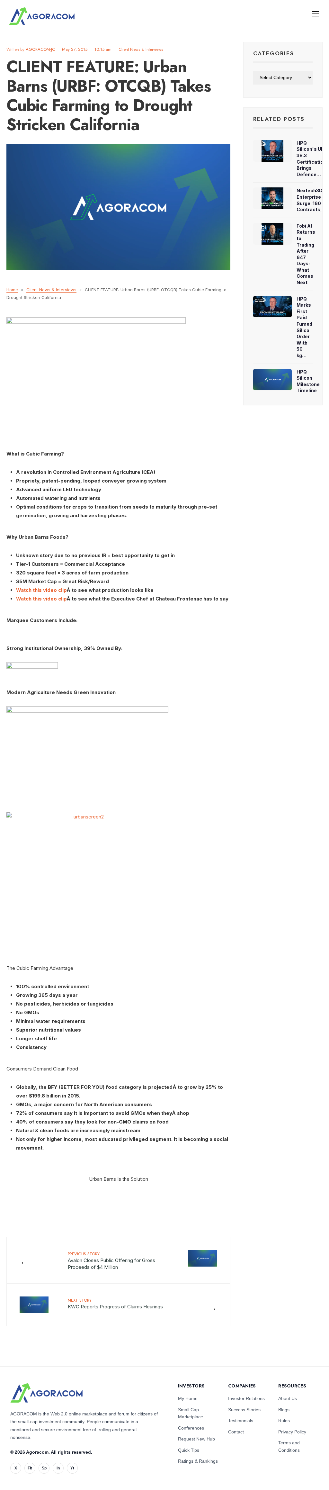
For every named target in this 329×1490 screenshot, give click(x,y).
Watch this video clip (41, 590)
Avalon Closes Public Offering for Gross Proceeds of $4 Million (111, 1260)
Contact (236, 1431)
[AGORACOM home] (41, 16)
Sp (44, 1468)
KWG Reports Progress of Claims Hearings (115, 1303)
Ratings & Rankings (198, 1461)
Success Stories (244, 1409)
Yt (72, 1468)
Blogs (283, 1409)
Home (12, 289)
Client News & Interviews (141, 49)
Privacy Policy (292, 1431)
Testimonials (240, 1420)
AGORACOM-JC (40, 49)
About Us (287, 1398)
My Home (188, 1398)
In (58, 1468)
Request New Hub (196, 1438)
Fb (30, 1468)
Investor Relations (246, 1398)
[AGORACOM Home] (46, 1393)
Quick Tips (188, 1450)
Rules (284, 1420)
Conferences (191, 1428)
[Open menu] (315, 13)
